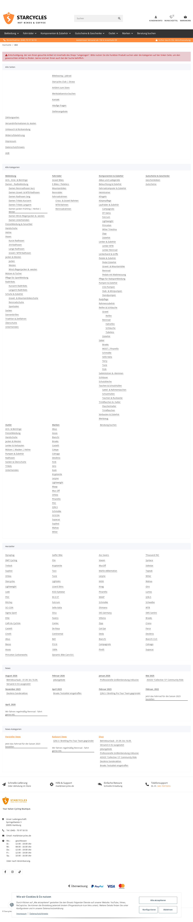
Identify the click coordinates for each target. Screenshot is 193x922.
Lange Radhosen (16, 248)
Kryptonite (57, 474)
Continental (57, 633)
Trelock (8, 565)
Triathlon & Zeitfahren (15, 318)
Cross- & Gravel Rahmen (67, 200)
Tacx (54, 570)
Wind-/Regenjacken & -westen (23, 269)
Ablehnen (168, 909)
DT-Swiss (106, 213)
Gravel (105, 311)
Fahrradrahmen (59, 196)
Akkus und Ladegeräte (109, 180)
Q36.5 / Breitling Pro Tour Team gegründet (120, 693)
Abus (54, 429)
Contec (55, 623)
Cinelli (8, 633)
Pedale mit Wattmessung (114, 274)
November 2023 (12, 689)
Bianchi (55, 437)
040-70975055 (164, 786)
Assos (55, 433)
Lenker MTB (107, 245)
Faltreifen (110, 324)
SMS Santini (151, 612)
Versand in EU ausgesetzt (18, 684)
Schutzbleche (105, 381)
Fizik (104, 369)
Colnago (56, 453)
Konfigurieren (149, 909)
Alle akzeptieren (158, 900)
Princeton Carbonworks (16, 654)
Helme (8, 232)
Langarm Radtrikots (18, 290)
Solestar (149, 565)
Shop (101, 736)
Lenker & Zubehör (107, 241)
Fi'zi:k (54, 644)
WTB (148, 607)
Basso (8, 644)
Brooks (105, 344)
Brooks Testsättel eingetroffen (67, 693)
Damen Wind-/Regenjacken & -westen (27, 216)
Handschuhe (11, 228)
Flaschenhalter (109, 406)
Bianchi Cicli (151, 639)
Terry (104, 361)
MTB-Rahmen (62, 204)
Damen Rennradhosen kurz (22, 188)
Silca (54, 612)
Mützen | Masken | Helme (18, 449)
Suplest (55, 523)
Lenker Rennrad (109, 250)
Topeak (149, 570)
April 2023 (57, 689)
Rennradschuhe (16, 302)
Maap (55, 486)
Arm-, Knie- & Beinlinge (16, 180)
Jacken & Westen (13, 257)
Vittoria (102, 618)
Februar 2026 (58, 675)
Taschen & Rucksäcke (112, 398)
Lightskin (56, 581)
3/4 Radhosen (15, 244)
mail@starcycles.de (22, 835)
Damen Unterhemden (19, 220)
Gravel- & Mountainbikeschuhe (23, 298)
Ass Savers (104, 555)
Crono (148, 623)
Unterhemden (12, 327)
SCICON (55, 515)
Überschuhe (11, 322)
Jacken (12, 261)
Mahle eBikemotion (108, 570)
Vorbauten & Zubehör (109, 414)
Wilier (55, 531)
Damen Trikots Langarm (20, 204)
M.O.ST (55, 597)
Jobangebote (59, 679)
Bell (54, 639)
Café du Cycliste (12, 623)
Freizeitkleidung (12, 433)
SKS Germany (105, 612)
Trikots (8, 466)
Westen (12, 265)
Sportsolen (14, 306)
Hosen (8, 236)
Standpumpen (109, 295)
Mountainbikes (59, 188)
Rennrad (106, 270)
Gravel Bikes (58, 180)
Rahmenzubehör (107, 303)
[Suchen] (119, 18)
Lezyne (55, 478)
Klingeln (103, 196)
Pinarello (56, 499)
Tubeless (110, 332)
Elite (7, 618)
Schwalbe (150, 602)
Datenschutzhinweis (39, 913)
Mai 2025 (150, 675)
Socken (8, 310)
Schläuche (110, 328)
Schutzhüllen (108, 393)
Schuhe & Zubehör (14, 294)
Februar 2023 (105, 689)
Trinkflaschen (108, 410)
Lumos (149, 591)
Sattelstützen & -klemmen (111, 373)
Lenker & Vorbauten (14, 445)
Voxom (102, 560)
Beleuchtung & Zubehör (110, 184)
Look (7, 591)
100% (54, 649)
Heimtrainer (104, 192)
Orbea (55, 494)
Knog (101, 586)
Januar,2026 (104, 675)
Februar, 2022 (152, 689)
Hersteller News (13, 736)
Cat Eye (102, 628)
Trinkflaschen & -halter (110, 402)
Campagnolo (108, 208)
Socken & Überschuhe (15, 462)
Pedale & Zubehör (107, 258)
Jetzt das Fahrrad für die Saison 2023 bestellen (163, 698)
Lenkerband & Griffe (108, 254)
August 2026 (11, 675)
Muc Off (56, 490)
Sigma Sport (11, 612)
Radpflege (103, 299)
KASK (101, 581)
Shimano (103, 607)
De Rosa (56, 628)
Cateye (55, 449)
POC (54, 503)
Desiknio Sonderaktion (17, 693)
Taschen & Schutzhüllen (110, 385)
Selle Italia (107, 356)
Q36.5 (55, 507)
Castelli (55, 445)
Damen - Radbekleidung (16, 184)
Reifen (109, 315)
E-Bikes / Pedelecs (60, 184)
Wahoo (55, 527)
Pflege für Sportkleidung (16, 277)
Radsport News (59, 736)
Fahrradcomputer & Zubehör (112, 188)
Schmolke (106, 352)
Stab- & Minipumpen (112, 291)
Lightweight (107, 221)
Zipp (104, 233)
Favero (55, 618)
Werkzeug (103, 418)
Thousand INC (152, 555)
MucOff (102, 565)
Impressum (21, 913)
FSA (54, 560)
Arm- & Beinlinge (13, 429)
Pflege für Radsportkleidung (112, 278)
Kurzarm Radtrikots (18, 285)
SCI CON (9, 607)
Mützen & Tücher (13, 273)
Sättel (101, 340)
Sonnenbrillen (12, 314)
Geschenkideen (153, 180)
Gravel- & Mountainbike (113, 266)
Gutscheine (151, 184)
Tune (104, 365)
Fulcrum (106, 217)
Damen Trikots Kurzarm (20, 200)
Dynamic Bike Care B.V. (63, 654)
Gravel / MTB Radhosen (20, 253)
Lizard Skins (57, 586)
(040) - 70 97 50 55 (19, 830)
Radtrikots (10, 281)
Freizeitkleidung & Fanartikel (18, 224)
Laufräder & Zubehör (109, 204)
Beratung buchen (108, 424)
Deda (101, 633)
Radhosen (10, 457)
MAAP (101, 597)
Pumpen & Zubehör (108, 282)
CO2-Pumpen (108, 287)
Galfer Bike (57, 555)
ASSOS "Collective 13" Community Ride (165, 679)
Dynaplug (9, 555)
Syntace (149, 560)
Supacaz (56, 519)
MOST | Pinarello (110, 348)
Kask (54, 470)
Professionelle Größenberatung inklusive (119, 679)
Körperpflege (105, 200)
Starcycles (10, 581)
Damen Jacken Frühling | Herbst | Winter (25, 210)
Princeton (106, 225)
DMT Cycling (11, 560)
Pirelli (101, 649)
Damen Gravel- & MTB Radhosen (24, 192)
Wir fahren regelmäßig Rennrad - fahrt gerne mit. (23, 713)
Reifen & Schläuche (108, 307)
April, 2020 (10, 704)
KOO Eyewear (58, 591)
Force (148, 628)
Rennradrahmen (63, 208)
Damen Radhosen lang (19, 196)
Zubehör (106, 237)
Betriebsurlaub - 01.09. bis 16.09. (22, 679)
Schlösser (103, 377)
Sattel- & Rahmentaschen (114, 389)
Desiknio (56, 457)
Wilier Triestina (109, 229)
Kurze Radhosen (16, 240)
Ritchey (8, 602)
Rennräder (57, 192)
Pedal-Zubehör (109, 262)
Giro (54, 466)
